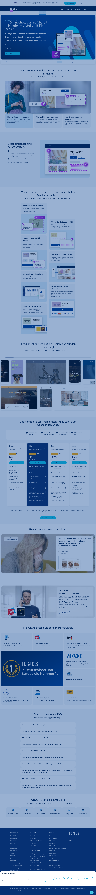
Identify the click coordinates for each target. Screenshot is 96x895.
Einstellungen (33, 876)
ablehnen (46, 879)
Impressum (4, 883)
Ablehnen (73, 878)
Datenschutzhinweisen (16, 879)
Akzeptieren (12, 882)
